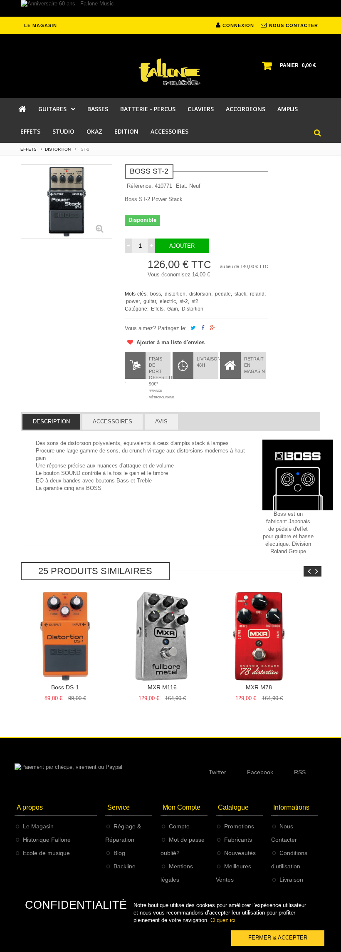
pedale (223, 294)
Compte (179, 826)
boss (155, 294)
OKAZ (94, 131)
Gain (172, 309)
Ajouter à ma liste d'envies (170, 342)
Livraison (291, 879)
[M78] (259, 636)
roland (257, 294)
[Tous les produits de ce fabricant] (297, 474)
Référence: (140, 186)
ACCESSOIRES (169, 131)
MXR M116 (162, 687)
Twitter (217, 772)
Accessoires (112, 421)
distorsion (200, 294)
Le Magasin (38, 826)
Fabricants (238, 839)
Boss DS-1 (65, 687)
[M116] (162, 636)
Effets (157, 309)
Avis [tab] (161, 421)
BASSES (97, 109)
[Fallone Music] (170, 72)
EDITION (126, 131)
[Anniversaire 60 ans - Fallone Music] (170, 8)
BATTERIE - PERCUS (147, 109)
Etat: (182, 186)
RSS (300, 772)
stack (240, 294)
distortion (175, 294)
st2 (195, 301)
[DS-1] (65, 636)
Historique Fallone (47, 839)
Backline (125, 866)
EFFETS (30, 131)
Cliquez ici (222, 920)
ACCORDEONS (245, 109)
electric (168, 301)
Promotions (239, 826)
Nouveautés (240, 853)
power (133, 301)
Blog (119, 853)
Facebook (260, 772)
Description (51, 421)
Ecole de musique (46, 853)
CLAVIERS (201, 109)
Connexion (237, 25)
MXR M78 (259, 687)
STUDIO (63, 131)
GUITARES (52, 109)
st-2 (184, 301)
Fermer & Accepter (277, 938)
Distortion (192, 309)
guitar (149, 301)
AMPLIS (287, 109)
